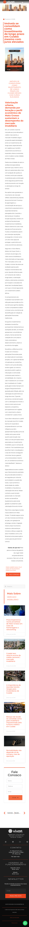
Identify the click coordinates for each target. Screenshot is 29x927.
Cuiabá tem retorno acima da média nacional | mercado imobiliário (13, 657)
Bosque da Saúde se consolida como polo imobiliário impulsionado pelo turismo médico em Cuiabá (14, 721)
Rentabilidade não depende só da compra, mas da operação (13, 753)
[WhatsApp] (25, 923)
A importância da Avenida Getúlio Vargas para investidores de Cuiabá (13, 689)
